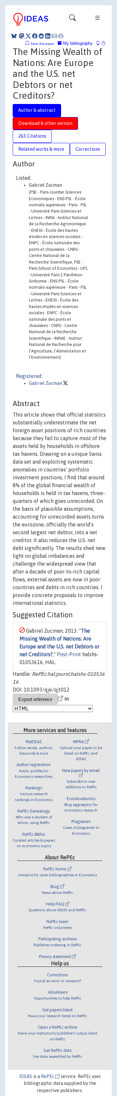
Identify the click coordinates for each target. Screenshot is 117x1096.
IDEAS (25, 1076)
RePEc (48, 1076)
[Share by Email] (54, 36)
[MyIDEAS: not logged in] (100, 43)
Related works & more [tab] (41, 149)
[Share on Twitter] (28, 36)
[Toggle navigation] (72, 19)
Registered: (29, 376)
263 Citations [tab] (32, 136)
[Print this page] (60, 36)
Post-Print (69, 654)
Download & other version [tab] (45, 123)
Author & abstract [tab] (37, 110)
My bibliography (77, 43)
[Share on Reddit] (41, 36)
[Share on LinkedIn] (47, 36)
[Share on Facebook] (34, 36)
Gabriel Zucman (46, 383)
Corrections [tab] (87, 149)
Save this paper (42, 43)
